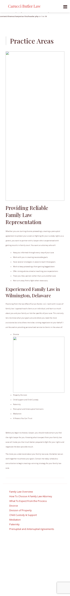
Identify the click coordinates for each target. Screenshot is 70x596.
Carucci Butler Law (24, 6)
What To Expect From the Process (28, 501)
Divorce (13, 505)
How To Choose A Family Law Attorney (30, 496)
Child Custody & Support (23, 515)
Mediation (15, 519)
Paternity (14, 524)
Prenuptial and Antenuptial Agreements (31, 529)
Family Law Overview (21, 491)
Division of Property (20, 510)
